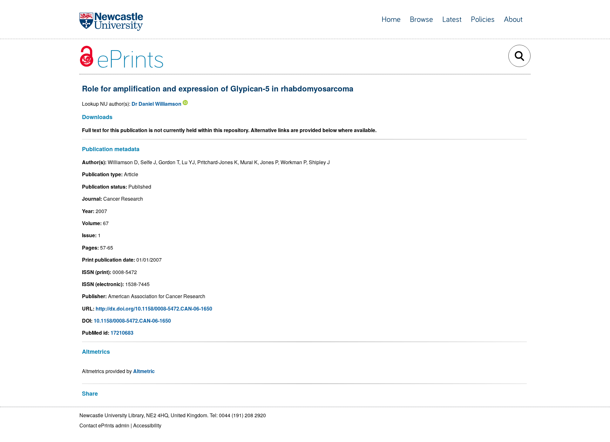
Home (391, 19)
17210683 (122, 332)
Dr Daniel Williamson (156, 103)
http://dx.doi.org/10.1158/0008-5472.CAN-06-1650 (154, 308)
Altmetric (144, 371)
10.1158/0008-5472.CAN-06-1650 (132, 320)
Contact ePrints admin (104, 425)
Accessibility (147, 425)
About (513, 19)
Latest (452, 19)
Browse (421, 19)
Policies (483, 19)
